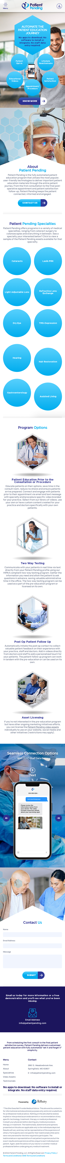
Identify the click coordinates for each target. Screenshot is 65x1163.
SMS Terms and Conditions (33, 1155)
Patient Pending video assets (43, 727)
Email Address (9, 940)
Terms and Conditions (12, 1155)
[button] (6, 818)
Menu (5, 8)
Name (5, 929)
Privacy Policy (51, 1153)
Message (7, 952)
